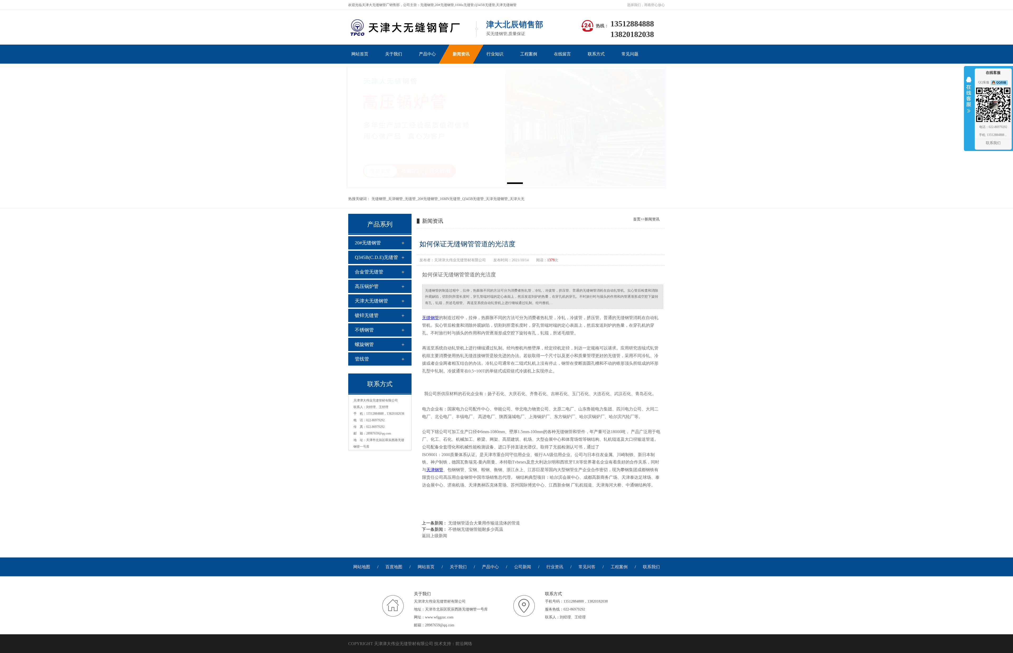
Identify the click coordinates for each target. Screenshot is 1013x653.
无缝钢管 (378, 199)
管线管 (362, 359)
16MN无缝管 (450, 199)
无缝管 (410, 199)
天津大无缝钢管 (371, 301)
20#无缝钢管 (428, 199)
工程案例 (619, 567)
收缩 (968, 98)
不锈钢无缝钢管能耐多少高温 (475, 529)
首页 (637, 219)
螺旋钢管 (364, 344)
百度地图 (393, 567)
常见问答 (587, 567)
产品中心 (490, 567)
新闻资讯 (652, 219)
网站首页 (426, 567)
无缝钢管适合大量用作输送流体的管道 (484, 523)
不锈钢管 (364, 330)
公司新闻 (522, 567)
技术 (438, 643)
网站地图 (361, 567)
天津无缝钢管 (497, 199)
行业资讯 (554, 567)
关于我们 (458, 567)
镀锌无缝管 (367, 315)
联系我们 (651, 567)
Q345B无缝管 (473, 199)
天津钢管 (395, 199)
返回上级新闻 (434, 535)
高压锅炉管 (367, 286)
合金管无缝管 (369, 272)
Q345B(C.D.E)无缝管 (376, 257)
